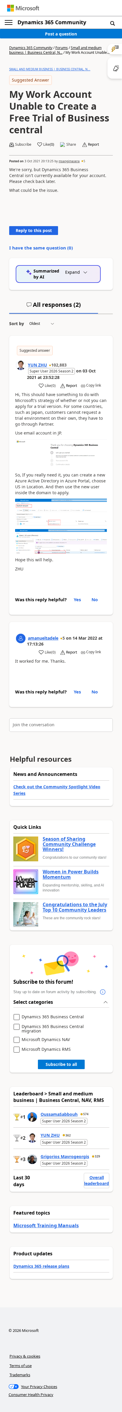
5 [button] (84, 161)
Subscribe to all (61, 1064)
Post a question (61, 34)
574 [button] (86, 1114)
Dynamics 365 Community (51, 22)
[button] (112, 23)
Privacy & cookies (24, 1356)
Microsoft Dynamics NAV (46, 1039)
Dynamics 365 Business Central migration (53, 1028)
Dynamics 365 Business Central (53, 1016)
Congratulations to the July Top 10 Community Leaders (75, 907)
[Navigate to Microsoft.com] (23, 8)
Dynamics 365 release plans (41, 1266)
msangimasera (69, 161)
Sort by (16, 323)
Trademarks (19, 1374)
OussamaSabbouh (59, 1114)
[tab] (53, 307)
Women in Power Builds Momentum (71, 874)
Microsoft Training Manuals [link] (46, 1225)
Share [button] (71, 144)
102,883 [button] (59, 365)
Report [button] (93, 144)
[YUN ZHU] (20, 365)
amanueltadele (43, 638)
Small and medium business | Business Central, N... (55, 50)
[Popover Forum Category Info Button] (102, 992)
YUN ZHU (37, 365)
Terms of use (20, 1365)
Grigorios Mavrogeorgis (65, 1156)
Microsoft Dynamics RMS (46, 1049)
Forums (61, 47)
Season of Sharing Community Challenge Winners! (69, 844)
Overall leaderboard (96, 1180)
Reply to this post (34, 230)
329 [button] (97, 1156)
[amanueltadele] (20, 638)
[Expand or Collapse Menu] (8, 22)
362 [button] (68, 1135)
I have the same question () (41, 248)
